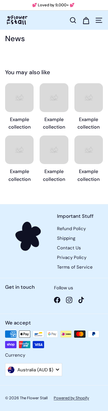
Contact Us (69, 248)
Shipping (66, 238)
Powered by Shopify (71, 397)
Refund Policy (71, 229)
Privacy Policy (71, 257)
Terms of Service (75, 267)
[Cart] (86, 20)
